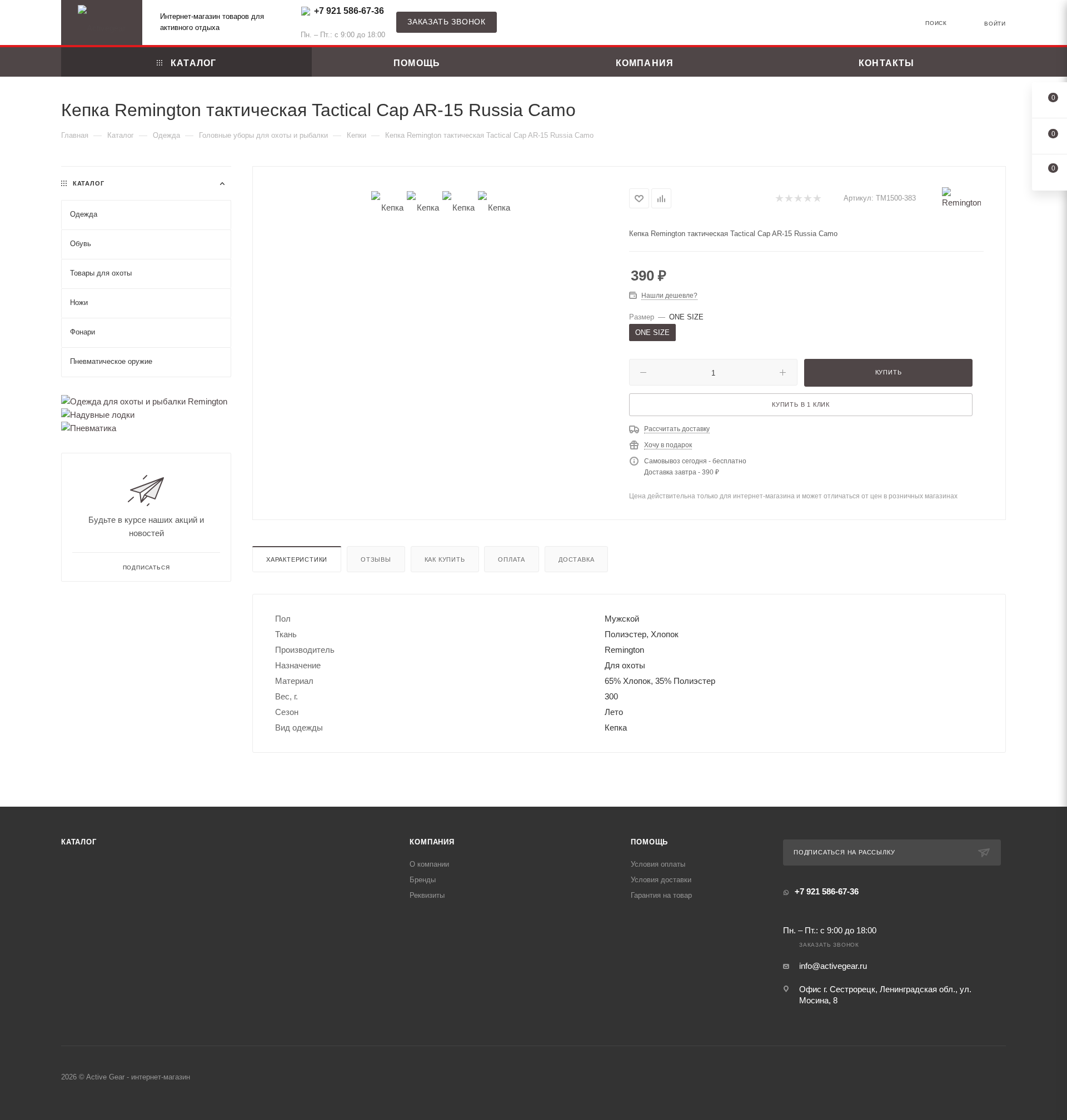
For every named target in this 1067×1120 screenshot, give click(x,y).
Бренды (423, 880)
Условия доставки (661, 880)
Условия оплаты (658, 864)
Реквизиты (427, 895)
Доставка (576, 559)
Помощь (649, 842)
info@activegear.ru (833, 966)
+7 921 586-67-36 (349, 11)
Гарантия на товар (661, 895)
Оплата (511, 559)
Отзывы (376, 559)
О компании (429, 864)
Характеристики (296, 559)
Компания (432, 842)
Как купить (445, 559)
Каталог (79, 842)
